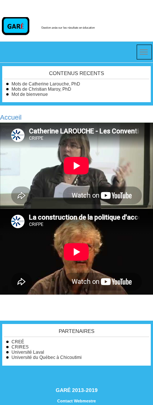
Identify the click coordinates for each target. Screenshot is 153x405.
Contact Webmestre (76, 401)
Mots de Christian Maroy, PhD (41, 89)
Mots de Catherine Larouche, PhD (46, 84)
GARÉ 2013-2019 (77, 390)
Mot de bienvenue (30, 94)
